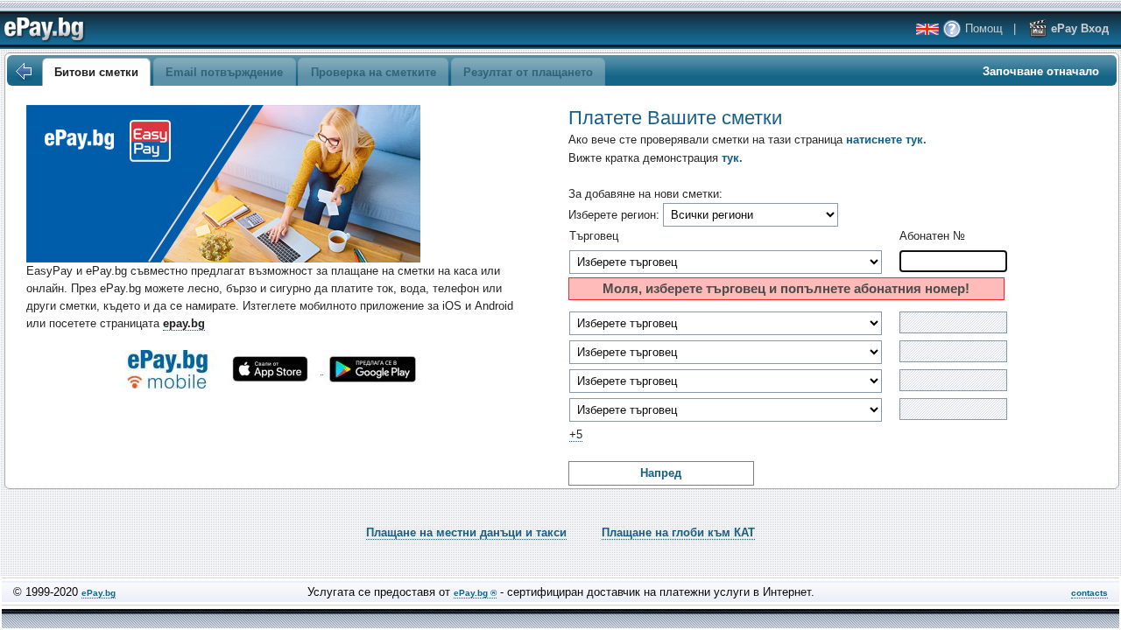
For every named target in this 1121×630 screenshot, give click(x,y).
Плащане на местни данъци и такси (466, 532)
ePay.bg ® (475, 593)
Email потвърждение (224, 72)
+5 (575, 434)
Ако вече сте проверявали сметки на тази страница (747, 139)
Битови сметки (96, 72)
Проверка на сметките (373, 72)
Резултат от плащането (528, 72)
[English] (927, 29)
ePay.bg (98, 593)
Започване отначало (1041, 71)
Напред (660, 473)
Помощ (982, 28)
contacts (1089, 593)
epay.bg (184, 323)
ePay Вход (1078, 28)
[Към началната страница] (22, 71)
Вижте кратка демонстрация (655, 157)
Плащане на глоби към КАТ (678, 532)
